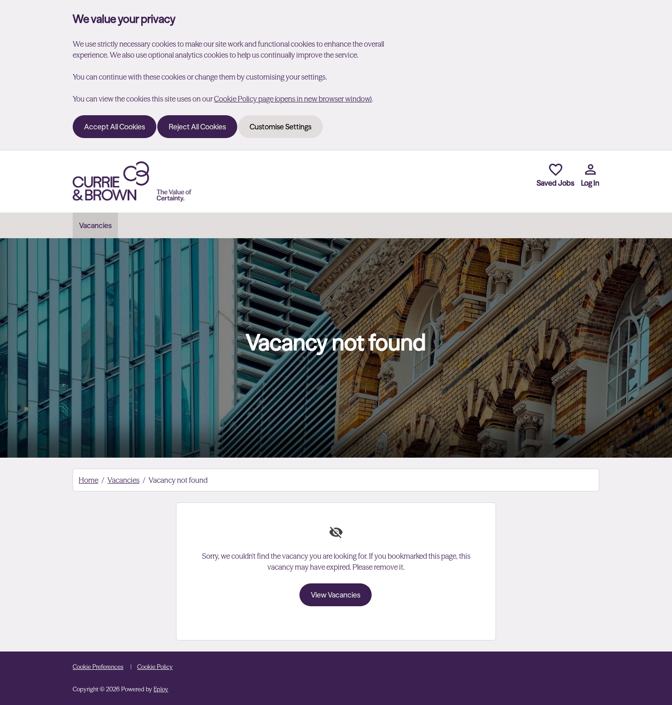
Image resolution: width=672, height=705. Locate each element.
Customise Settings (280, 126)
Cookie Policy (155, 666)
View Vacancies (335, 594)
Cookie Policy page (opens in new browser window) (293, 98)
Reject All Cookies (197, 126)
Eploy (161, 689)
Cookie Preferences (98, 666)
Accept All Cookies (114, 126)
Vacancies (95, 225)
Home (88, 480)
